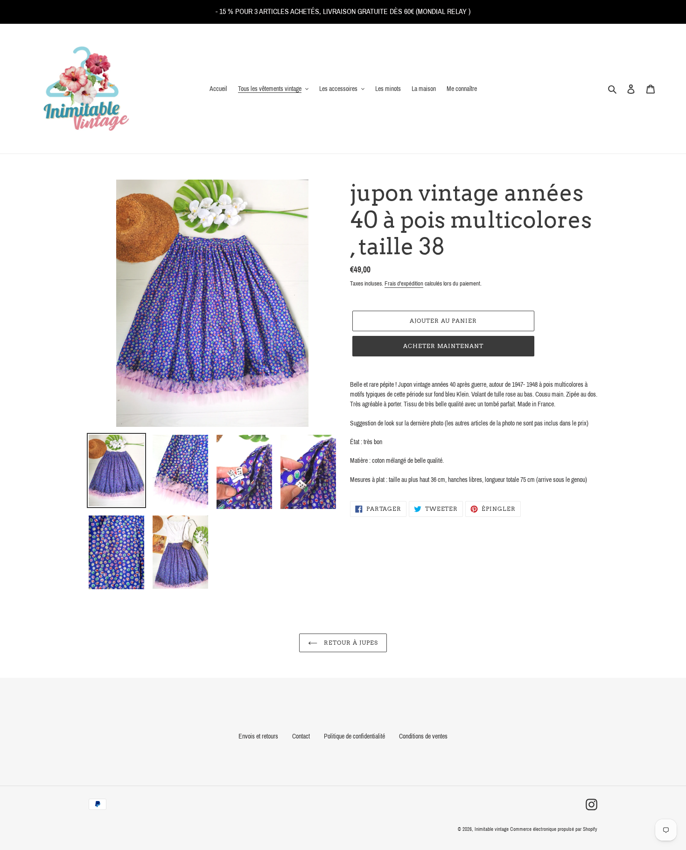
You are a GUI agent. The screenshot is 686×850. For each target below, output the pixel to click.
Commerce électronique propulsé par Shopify (553, 829)
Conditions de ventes (423, 736)
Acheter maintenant (443, 345)
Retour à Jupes (350, 642)
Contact (301, 736)
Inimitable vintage (492, 829)
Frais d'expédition (404, 283)
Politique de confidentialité (354, 736)
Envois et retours (258, 736)
